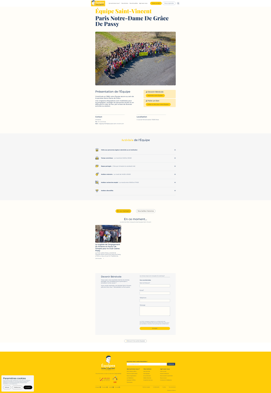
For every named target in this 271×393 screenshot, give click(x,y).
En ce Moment (147, 375)
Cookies (164, 387)
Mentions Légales (146, 387)
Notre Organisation (131, 375)
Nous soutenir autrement (166, 375)
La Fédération (130, 378)
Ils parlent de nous (148, 380)
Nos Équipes (146, 373)
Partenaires (129, 382)
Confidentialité (156, 387)
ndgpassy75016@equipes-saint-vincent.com (111, 123)
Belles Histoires (147, 378)
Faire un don (163, 371)
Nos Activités (146, 371)
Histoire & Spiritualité (132, 373)
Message (142, 305)
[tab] (123, 211)
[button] (114, 3)
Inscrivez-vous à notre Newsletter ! (137, 361)
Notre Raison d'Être (131, 371)
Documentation (172, 387)
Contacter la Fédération (166, 380)
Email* (142, 290)
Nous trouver (163, 378)
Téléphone (143, 298)
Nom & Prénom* (145, 283)
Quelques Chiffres (131, 380)
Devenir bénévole (164, 373)
